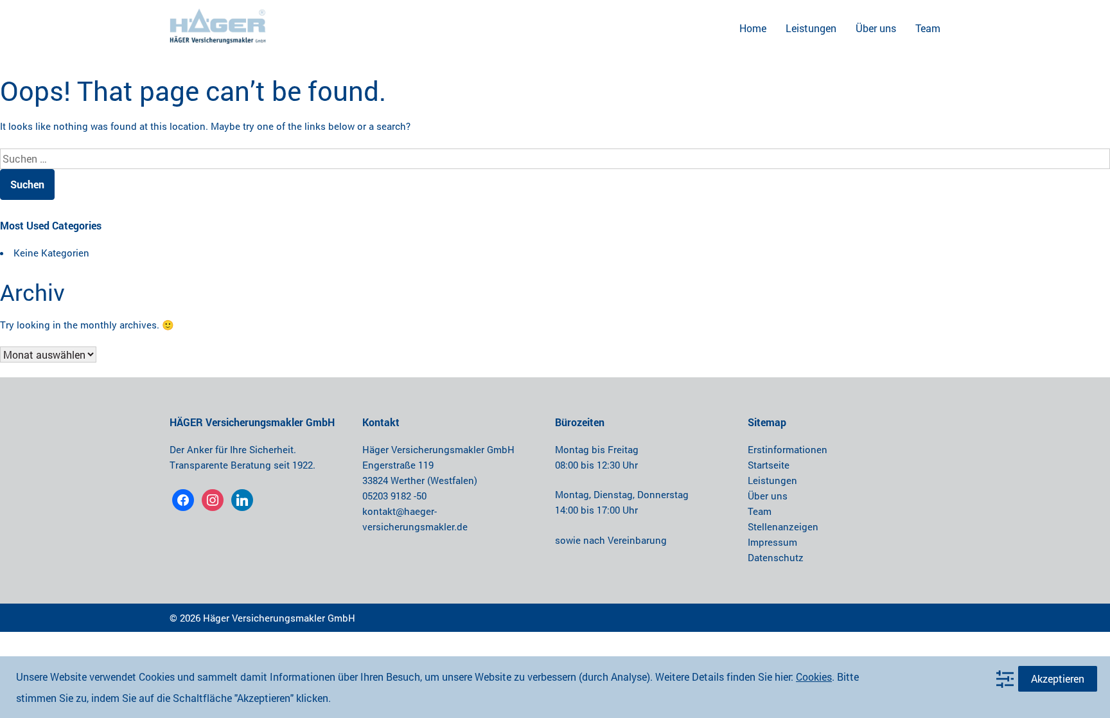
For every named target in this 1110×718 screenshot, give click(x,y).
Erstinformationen (787, 449)
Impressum (772, 541)
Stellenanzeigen (783, 526)
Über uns (876, 28)
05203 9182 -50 (394, 495)
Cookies (814, 676)
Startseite (768, 464)
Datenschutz (776, 557)
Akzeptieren (1057, 678)
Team (927, 28)
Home (752, 28)
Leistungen (811, 28)
